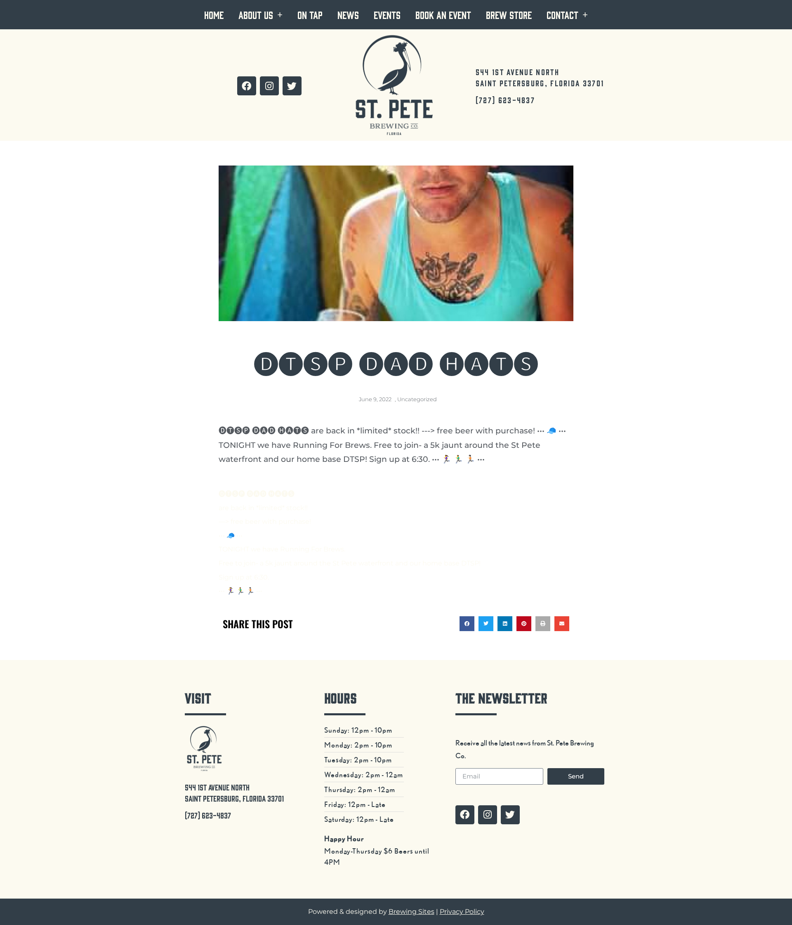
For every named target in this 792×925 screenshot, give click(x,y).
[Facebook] (246, 85)
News (348, 15)
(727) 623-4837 (505, 99)
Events (387, 15)
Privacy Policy (462, 912)
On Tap (310, 15)
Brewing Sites (411, 912)
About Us (255, 15)
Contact (562, 15)
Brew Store (509, 15)
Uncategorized (417, 399)
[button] (467, 623)
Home (214, 15)
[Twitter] (292, 85)
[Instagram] (269, 85)
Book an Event (443, 15)
